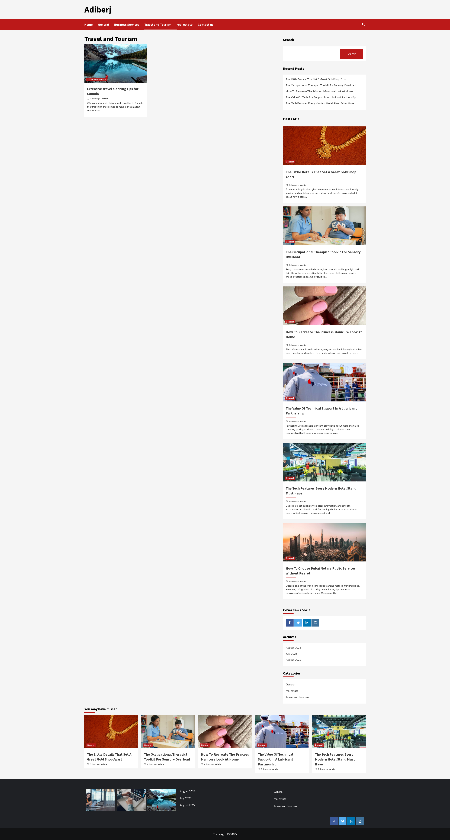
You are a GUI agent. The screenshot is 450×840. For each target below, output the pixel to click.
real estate (184, 25)
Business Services (126, 25)
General (103, 25)
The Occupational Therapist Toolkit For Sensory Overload (320, 85)
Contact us (205, 25)
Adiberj (97, 9)
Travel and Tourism (157, 25)
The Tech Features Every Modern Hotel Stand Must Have (320, 103)
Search (288, 39)
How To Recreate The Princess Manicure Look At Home (319, 91)
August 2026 (293, 647)
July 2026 (291, 653)
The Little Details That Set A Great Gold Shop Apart (317, 79)
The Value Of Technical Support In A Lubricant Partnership (321, 97)
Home (88, 25)
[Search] (363, 24)
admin (105, 98)
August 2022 (293, 659)
